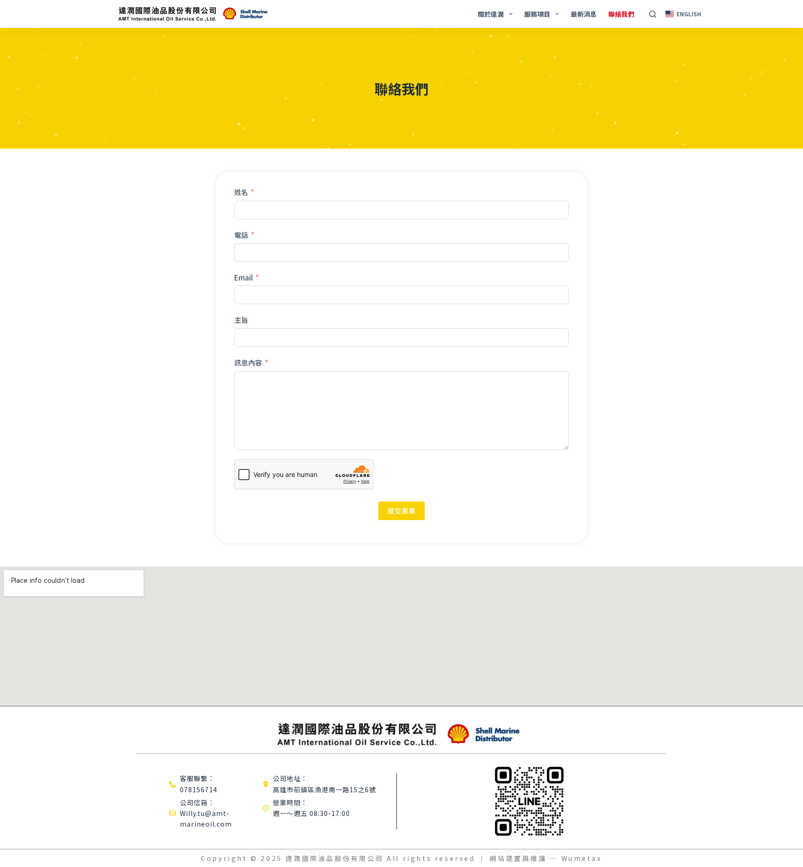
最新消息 (584, 14)
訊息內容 (248, 362)
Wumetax (581, 858)
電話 (241, 235)
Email (243, 277)
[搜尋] (652, 14)
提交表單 (401, 510)
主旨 (241, 320)
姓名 (241, 192)
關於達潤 (491, 14)
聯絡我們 (621, 14)
